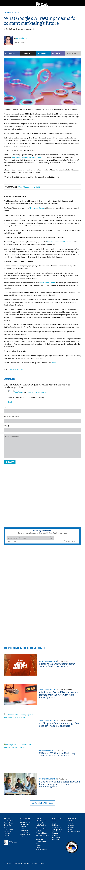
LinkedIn (70, 821)
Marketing (39, 831)
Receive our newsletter (7, 832)
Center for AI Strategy (24, 827)
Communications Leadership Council (26, 821)
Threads (70, 823)
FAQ (5, 827)
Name (6, 407)
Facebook (71, 827)
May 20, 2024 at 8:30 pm (37, 392)
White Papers (56, 839)
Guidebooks (56, 825)
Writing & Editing (41, 833)
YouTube (70, 829)
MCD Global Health (47, 283)
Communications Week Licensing (57, 830)
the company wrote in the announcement (27, 157)
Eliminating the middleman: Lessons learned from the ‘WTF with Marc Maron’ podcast (58, 695)
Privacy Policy (8, 829)
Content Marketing (16, 12)
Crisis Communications (41, 828)
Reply (10, 402)
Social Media (40, 823)
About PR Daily (9, 821)
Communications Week (41, 842)
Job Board (55, 835)
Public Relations (41, 821)
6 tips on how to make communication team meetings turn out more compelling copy (59, 784)
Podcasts (39, 845)
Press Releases (8, 823)
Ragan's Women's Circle (25, 835)
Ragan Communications (41, 848)
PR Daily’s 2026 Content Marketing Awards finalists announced (57, 665)
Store (5, 837)
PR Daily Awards (46, 750)
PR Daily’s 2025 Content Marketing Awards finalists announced (57, 754)
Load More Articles (42, 803)
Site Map (7, 835)
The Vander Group (37, 208)
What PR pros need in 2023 (29, 187)
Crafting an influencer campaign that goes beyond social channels (59, 724)
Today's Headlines (12, 541)
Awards (54, 823)
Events (54, 821)
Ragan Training (24, 824)
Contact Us (7, 825)
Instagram (71, 825)
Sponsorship (56, 837)
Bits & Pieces (24, 832)
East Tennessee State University (59, 242)
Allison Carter (21, 38)
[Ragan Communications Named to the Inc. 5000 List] (72, 847)
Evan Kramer (19, 392)
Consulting (55, 833)
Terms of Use (74, 541)
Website (7, 426)
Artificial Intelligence (42, 835)
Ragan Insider (24, 830)
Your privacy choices (74, 831)
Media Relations (41, 825)
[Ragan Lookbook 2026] (10, 842)
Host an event (56, 827)
